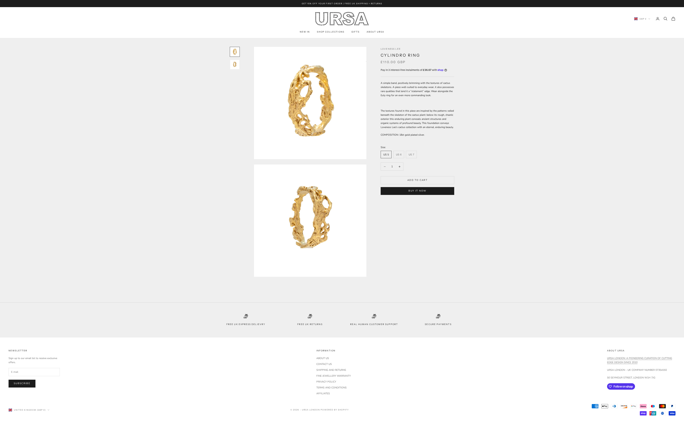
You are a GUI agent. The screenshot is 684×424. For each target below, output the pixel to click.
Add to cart (417, 180)
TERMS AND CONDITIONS (331, 387)
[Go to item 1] (235, 52)
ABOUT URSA (375, 31)
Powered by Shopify (335, 410)
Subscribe (22, 383)
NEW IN (305, 31)
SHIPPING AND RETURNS (331, 370)
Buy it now (417, 190)
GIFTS (355, 31)
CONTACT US (324, 364)
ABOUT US (322, 358)
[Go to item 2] (235, 65)
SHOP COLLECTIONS (330, 31)
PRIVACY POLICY (326, 381)
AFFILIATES (323, 393)
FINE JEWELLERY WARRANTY (333, 376)
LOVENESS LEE (391, 49)
